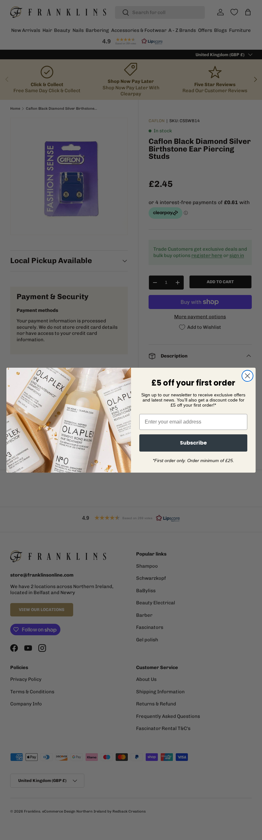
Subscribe (193, 442)
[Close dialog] (247, 375)
